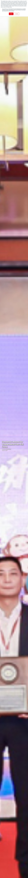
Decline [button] (16, 13)
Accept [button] (11, 13)
